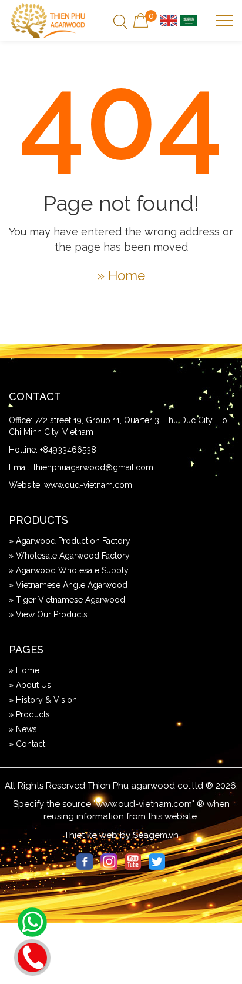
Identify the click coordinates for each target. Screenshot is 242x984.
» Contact (27, 744)
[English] (168, 20)
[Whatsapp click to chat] (32, 922)
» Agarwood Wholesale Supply (69, 570)
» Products (29, 714)
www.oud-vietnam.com (88, 485)
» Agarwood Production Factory (69, 541)
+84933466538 (68, 449)
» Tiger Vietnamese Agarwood (67, 599)
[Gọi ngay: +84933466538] (32, 956)
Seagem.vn (156, 835)
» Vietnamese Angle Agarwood (68, 585)
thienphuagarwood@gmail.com (93, 467)
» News (23, 729)
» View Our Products (48, 614)
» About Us (30, 685)
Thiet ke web (90, 835)
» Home (121, 275)
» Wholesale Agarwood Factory (69, 555)
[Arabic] (188, 20)
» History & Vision (43, 699)
